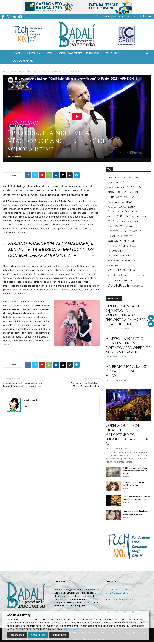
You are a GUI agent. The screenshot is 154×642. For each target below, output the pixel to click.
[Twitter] (35, 175)
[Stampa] (70, 175)
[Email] (63, 175)
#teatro (114, 275)
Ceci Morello (16, 156)
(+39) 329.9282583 (118, 592)
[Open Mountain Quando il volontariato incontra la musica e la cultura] (128, 405)
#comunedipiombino (121, 206)
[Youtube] (20, 16)
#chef (119, 197)
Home (6, 71)
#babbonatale (115, 187)
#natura (112, 246)
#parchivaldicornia (129, 246)
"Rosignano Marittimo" (126, 177)
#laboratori (115, 226)
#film (111, 221)
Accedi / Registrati (144, 16)
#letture (113, 231)
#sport (136, 270)
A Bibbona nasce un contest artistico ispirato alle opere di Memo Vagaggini (128, 345)
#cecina (134, 192)
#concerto (115, 211)
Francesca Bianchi (114, 329)
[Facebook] (2, 16)
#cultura (132, 211)
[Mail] (14, 16)
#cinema (129, 197)
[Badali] (77, 34)
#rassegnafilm (113, 260)
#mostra (129, 236)
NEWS (48, 53)
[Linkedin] (56, 175)
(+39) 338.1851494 (118, 589)
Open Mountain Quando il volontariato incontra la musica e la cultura (127, 315)
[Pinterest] (42, 175)
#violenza (138, 275)
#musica (114, 240)
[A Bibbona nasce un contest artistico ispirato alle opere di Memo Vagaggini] (113, 472)
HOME (17, 53)
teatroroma (137, 286)
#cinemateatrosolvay (119, 202)
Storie (13, 71)
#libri (124, 231)
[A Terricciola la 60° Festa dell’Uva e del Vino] (113, 486)
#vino (127, 275)
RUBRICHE (92, 53)
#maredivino (114, 236)
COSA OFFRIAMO (23, 60)
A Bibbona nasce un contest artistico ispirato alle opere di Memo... (135, 470)
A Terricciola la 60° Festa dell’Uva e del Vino (126, 371)
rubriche (118, 285)
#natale (130, 241)
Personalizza (16, 634)
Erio (52, 270)
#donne (123, 216)
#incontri (133, 221)
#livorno (135, 231)
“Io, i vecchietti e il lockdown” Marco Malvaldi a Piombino (85, 384)
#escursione (139, 216)
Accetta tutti (38, 634)
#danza (111, 216)
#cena (110, 197)
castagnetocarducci (119, 280)
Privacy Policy (71, 628)
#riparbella (129, 260)
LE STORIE (31, 53)
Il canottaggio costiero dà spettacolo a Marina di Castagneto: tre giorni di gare (22, 384)
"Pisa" (109, 177)
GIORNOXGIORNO (70, 53)
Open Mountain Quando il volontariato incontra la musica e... (127, 434)
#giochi (121, 221)
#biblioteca (117, 192)
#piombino (115, 250)
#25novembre (113, 182)
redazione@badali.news (120, 598)
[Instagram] (8, 16)
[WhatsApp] (49, 175)
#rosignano (114, 265)
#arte (126, 182)
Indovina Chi (24, 71)
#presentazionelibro (120, 255)
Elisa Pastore (111, 357)
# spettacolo (119, 270)
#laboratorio (134, 226)
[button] (147, 53)
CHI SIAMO (113, 53)
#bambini (134, 187)
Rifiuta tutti (59, 634)
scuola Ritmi (12, 301)
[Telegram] (77, 175)
